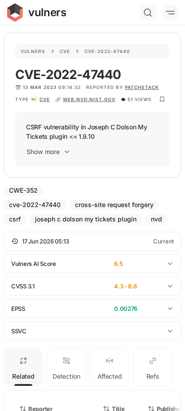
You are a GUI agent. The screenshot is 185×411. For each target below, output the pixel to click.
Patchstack (142, 87)
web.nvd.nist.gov (89, 99)
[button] (92, 241)
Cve (65, 51)
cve (45, 99)
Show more (43, 151)
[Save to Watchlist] (162, 99)
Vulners (33, 51)
